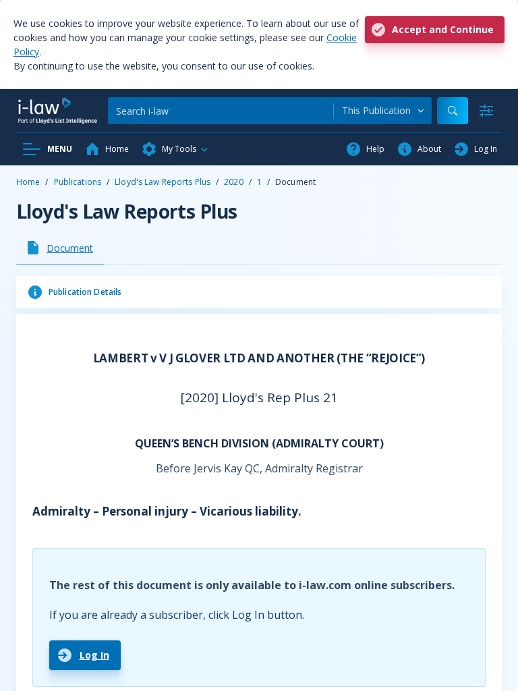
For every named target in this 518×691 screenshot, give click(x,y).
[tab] (60, 247)
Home (28, 182)
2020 (233, 182)
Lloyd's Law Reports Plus (162, 182)
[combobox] (383, 110)
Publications (77, 182)
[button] (175, 149)
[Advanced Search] (486, 110)
